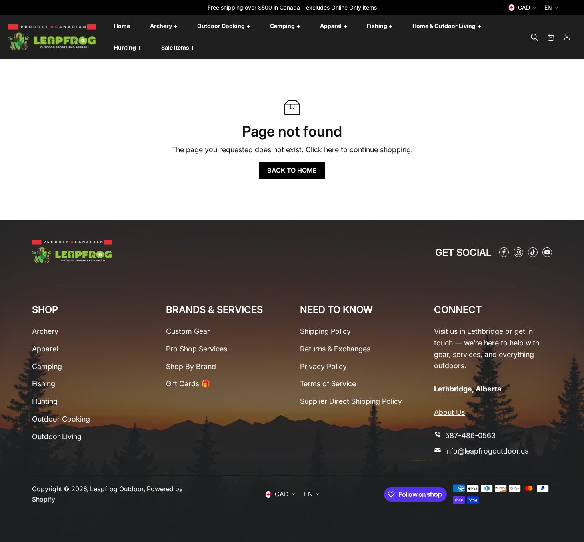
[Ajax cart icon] (550, 37)
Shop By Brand (191, 366)
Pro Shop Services (196, 349)
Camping (47, 366)
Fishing (43, 383)
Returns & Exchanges (335, 349)
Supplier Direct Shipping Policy (351, 401)
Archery (45, 331)
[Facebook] (504, 252)
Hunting (45, 401)
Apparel (45, 349)
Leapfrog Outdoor (117, 489)
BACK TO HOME (292, 170)
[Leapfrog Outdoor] (52, 37)
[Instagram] (518, 252)
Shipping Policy (325, 331)
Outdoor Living (57, 436)
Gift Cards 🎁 (188, 383)
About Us (449, 412)
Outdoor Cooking (61, 419)
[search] (534, 37)
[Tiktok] (533, 252)
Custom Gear (188, 331)
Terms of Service (328, 383)
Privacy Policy (323, 366)
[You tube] (547, 252)
